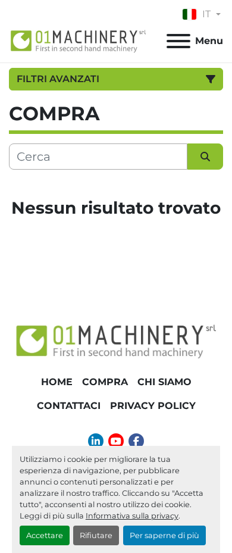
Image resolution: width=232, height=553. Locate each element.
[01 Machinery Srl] (116, 340)
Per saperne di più (164, 535)
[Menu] (178, 41)
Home (57, 382)
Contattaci (69, 405)
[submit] (205, 156)
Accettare (44, 535)
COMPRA (105, 382)
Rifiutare (96, 535)
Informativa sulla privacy (132, 515)
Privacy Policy (153, 405)
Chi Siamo (164, 382)
